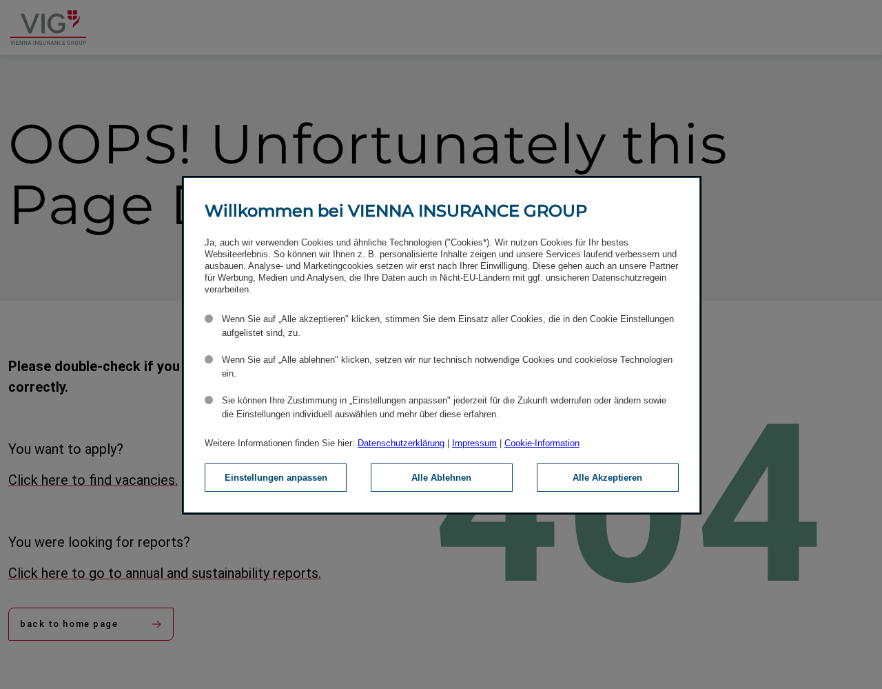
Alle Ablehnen (441, 477)
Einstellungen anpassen (276, 477)
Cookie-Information (542, 443)
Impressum (474, 443)
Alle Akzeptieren (607, 477)
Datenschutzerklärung (401, 443)
